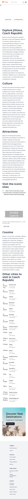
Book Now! (8, 19)
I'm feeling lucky (18, 19)
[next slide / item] (25, 205)
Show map (6, 226)
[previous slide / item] (3, 205)
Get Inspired (10, 423)
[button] (7, 216)
